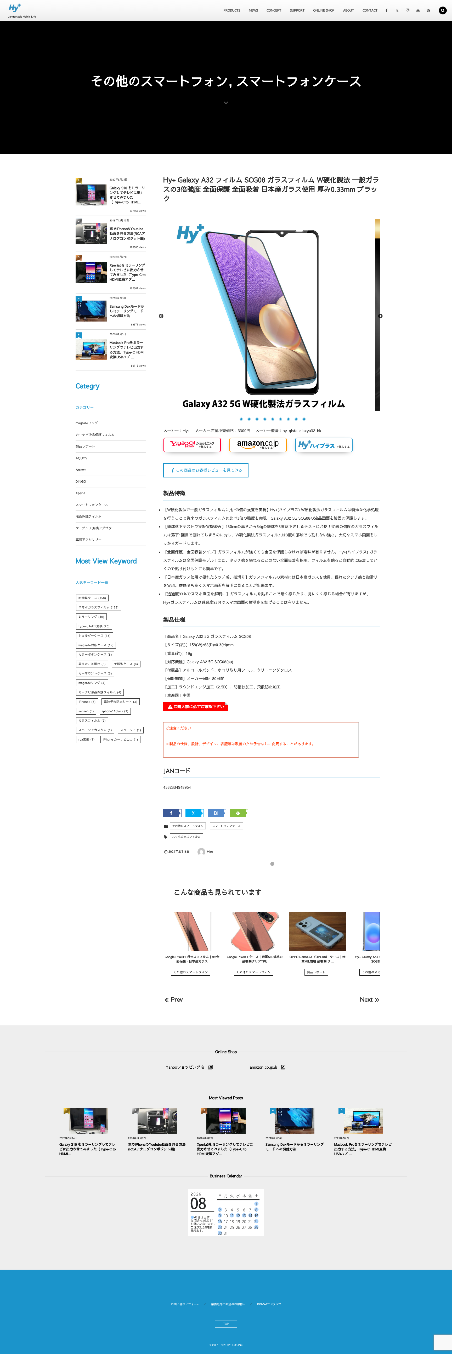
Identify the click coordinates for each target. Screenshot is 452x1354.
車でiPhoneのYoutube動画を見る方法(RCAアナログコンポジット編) (127, 233)
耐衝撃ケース (92, 598)
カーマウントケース (95, 673)
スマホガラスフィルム (186, 837)
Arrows (81, 469)
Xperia (80, 493)
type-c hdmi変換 (94, 626)
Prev (177, 999)
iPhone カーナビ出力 (120, 739)
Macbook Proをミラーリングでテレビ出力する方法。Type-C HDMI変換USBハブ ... (127, 349)
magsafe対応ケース (96, 645)
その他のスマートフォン (188, 826)
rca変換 (86, 739)
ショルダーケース (94, 636)
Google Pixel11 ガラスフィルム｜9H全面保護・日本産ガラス (192, 959)
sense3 (86, 711)
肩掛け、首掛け (92, 664)
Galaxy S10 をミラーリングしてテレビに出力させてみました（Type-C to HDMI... (127, 195)
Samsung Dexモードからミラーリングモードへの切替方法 (127, 311)
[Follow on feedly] (428, 10)
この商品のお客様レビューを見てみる (209, 470)
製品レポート (316, 972)
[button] (443, 10)
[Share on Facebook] (387, 10)
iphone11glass (115, 711)
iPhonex (87, 702)
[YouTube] (418, 10)
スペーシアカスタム (95, 730)
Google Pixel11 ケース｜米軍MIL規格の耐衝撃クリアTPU (255, 959)
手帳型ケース (126, 664)
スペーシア (130, 730)
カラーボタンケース (95, 654)
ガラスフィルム (92, 721)
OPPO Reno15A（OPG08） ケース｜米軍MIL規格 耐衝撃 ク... (318, 959)
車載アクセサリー (88, 539)
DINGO (81, 481)
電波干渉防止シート (120, 702)
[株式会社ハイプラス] (15, 8)
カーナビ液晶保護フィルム (95, 435)
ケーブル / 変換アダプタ (94, 528)
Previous (161, 316)
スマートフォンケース (226, 826)
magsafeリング (87, 423)
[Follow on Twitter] (397, 10)
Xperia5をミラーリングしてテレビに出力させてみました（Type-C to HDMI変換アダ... (128, 272)
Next (380, 316)
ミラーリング (91, 617)
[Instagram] (407, 10)
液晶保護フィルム (88, 516)
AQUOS (81, 458)
